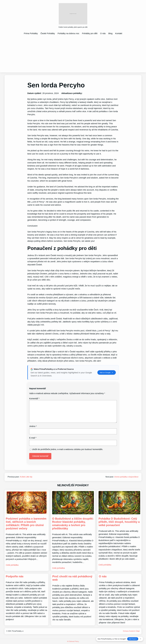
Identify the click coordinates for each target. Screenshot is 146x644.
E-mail (32, 438)
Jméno (33, 426)
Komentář (34, 398)
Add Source (133, 639)
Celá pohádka (12, 565)
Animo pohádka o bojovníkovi (126, 477)
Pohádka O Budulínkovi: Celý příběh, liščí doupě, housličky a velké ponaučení (119, 522)
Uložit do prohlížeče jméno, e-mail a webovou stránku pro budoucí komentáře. (67, 449)
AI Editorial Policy (73, 641)
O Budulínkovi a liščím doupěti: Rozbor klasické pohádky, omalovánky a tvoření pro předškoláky (73, 523)
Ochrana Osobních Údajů (131, 631)
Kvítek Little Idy (26, 477)
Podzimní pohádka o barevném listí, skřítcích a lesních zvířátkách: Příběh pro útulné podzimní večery (26, 523)
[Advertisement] (73, 53)
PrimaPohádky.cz (18, 631)
